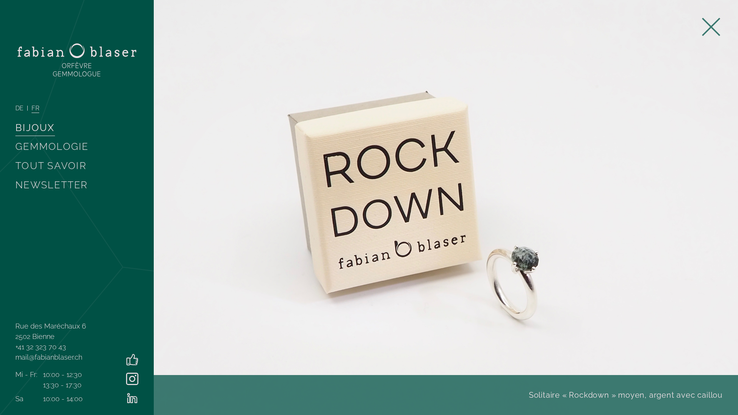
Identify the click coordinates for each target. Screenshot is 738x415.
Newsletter (51, 185)
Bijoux (35, 127)
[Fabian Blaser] (76, 60)
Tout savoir (50, 165)
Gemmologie (52, 146)
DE (19, 108)
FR (35, 108)
